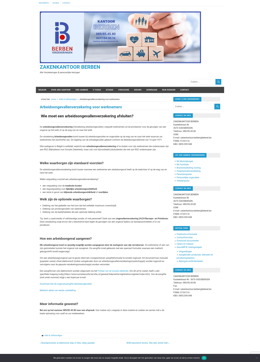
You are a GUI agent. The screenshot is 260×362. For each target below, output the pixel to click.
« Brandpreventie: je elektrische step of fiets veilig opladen (67, 343)
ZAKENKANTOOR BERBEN (70, 67)
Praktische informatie (187, 234)
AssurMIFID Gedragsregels (189, 247)
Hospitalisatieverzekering (189, 171)
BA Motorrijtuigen (185, 161)
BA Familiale (183, 164)
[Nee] (256, 358)
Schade (55, 3)
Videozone (123, 90)
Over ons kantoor (61, 90)
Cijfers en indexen (185, 244)
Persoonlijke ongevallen (188, 177)
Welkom (42, 90)
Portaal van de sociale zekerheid (113, 271)
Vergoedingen (185, 251)
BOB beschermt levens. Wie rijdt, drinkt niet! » (148, 343)
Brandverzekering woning (189, 167)
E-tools (97, 90)
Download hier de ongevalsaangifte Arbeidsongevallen (66, 284)
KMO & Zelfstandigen (53, 335)
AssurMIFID (44, 3)
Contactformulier (185, 237)
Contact (66, 3)
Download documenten (188, 240)
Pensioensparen (184, 174)
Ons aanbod (81, 90)
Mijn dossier (168, 90)
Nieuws (138, 90)
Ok (204, 358)
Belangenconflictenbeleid (191, 261)
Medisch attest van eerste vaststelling (58, 290)
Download (151, 90)
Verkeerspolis (183, 180)
